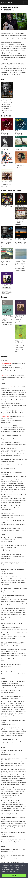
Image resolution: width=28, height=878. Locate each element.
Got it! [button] (14, 875)
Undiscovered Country (7, 386)
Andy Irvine (7, 3)
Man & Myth (4, 375)
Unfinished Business (6, 363)
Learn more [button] (16, 871)
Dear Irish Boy (5, 416)
